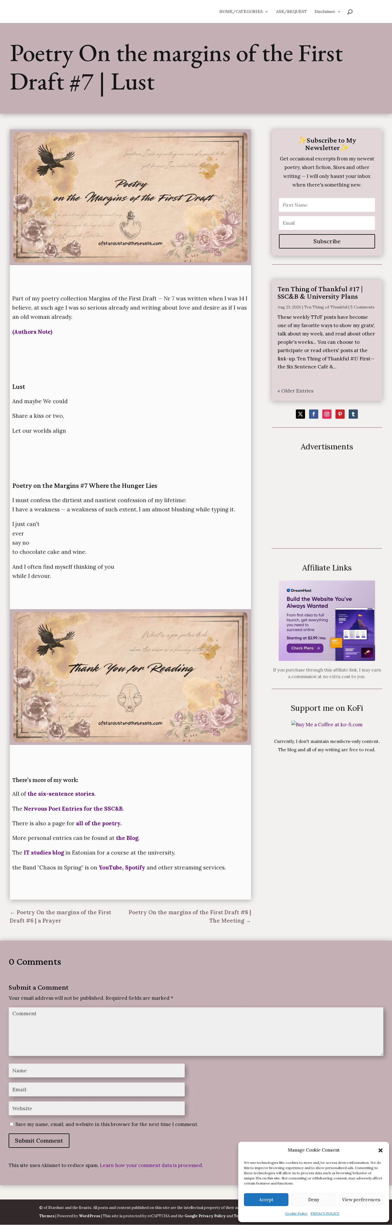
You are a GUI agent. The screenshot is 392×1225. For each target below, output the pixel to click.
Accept (266, 1199)
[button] (380, 1150)
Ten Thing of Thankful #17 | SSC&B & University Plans (320, 292)
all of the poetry (98, 823)
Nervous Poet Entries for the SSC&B (73, 808)
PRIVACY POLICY (325, 1213)
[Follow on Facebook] (313, 414)
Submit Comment (39, 1140)
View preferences (361, 1199)
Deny (313, 1199)
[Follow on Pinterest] (340, 414)
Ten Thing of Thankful (325, 307)
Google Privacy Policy (205, 1216)
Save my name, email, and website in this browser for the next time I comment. (106, 1124)
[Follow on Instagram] (326, 414)
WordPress (89, 1216)
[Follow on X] (300, 414)
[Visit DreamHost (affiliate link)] (327, 659)
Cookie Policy (296, 1213)
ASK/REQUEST (291, 11)
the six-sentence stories (60, 793)
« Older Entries (295, 391)
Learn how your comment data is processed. (151, 1165)
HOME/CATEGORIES (241, 11)
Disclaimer (325, 11)
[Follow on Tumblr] (353, 414)
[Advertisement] (327, 499)
